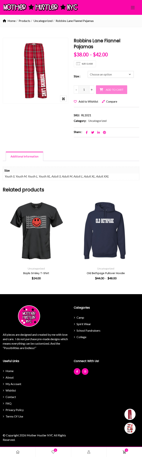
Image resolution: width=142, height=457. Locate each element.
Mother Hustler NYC (40, 435)
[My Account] (88, 452)
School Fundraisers (88, 330)
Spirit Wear (84, 324)
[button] (132, 7)
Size (76, 76)
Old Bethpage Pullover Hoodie (106, 273)
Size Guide (87, 63)
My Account (13, 384)
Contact (11, 397)
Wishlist (11, 390)
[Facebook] (77, 371)
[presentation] (6, 239)
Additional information (24, 156)
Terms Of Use (14, 416)
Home (12, 20)
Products (24, 20)
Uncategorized (43, 20)
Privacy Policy (15, 410)
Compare (111, 101)
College (81, 337)
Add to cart (115, 89)
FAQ (8, 403)
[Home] (17, 452)
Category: (80, 120)
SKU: (77, 115)
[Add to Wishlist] (11, 233)
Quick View (11, 253)
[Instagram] (85, 371)
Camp (80, 317)
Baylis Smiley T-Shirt (36, 273)
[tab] (24, 156)
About (10, 377)
